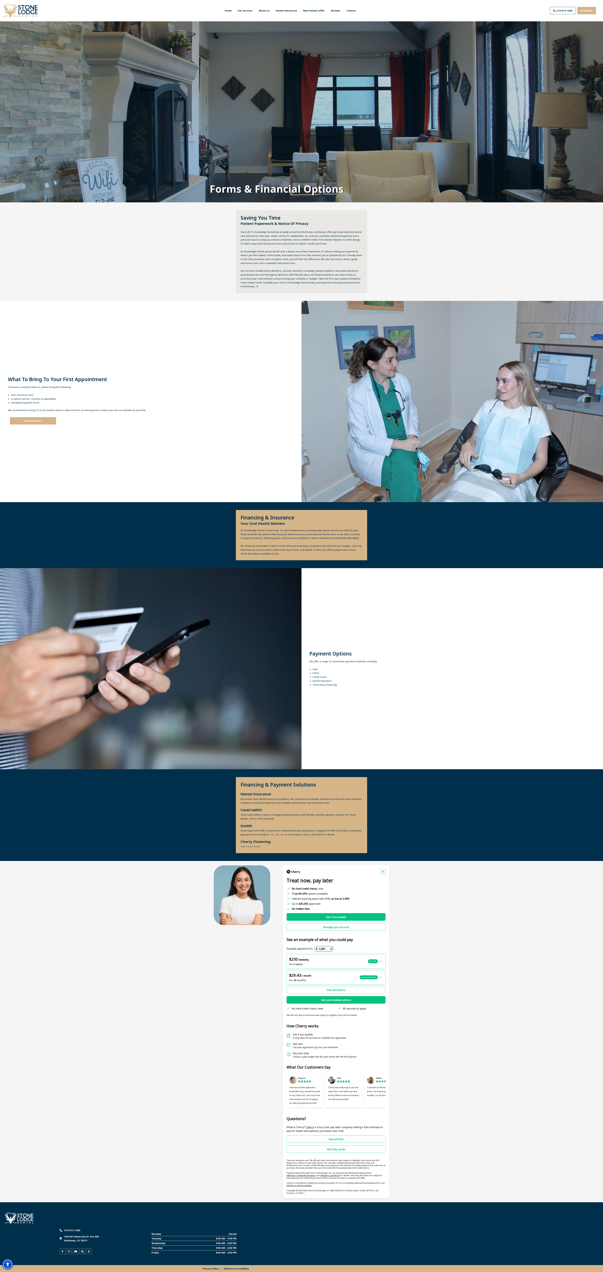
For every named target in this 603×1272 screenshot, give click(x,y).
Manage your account (336, 927)
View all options (336, 990)
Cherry (310, 1127)
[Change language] (383, 871)
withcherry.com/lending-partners (301, 1175)
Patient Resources (286, 10)
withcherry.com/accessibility (299, 1185)
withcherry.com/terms (330, 1175)
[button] (336, 961)
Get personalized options (336, 1000)
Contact (351, 10)
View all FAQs (336, 1139)
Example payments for (300, 948)
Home (228, 10)
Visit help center (336, 1149)
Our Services (245, 10)
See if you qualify (336, 917)
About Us (264, 10)
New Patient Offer (314, 10)
